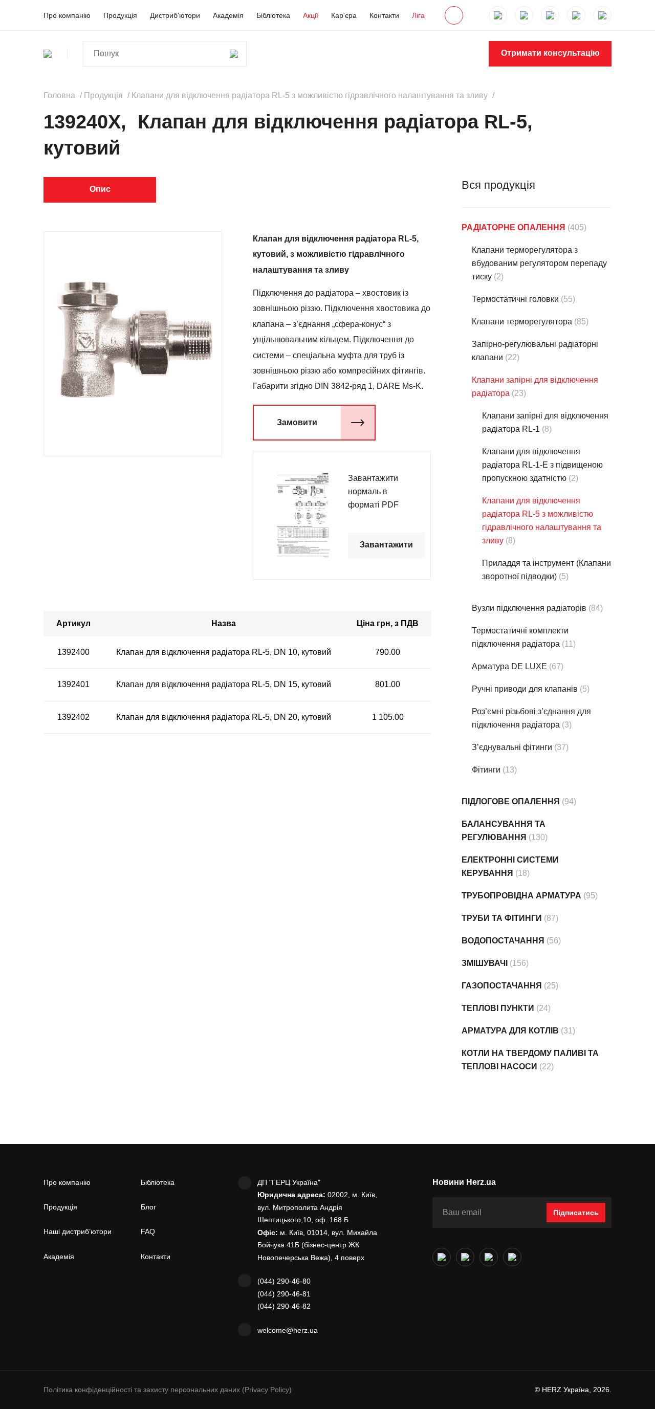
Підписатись (576, 1212)
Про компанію (67, 15)
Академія (228, 15)
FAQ (148, 1231)
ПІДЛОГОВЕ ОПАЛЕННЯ (511, 801)
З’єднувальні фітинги (512, 747)
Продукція (120, 15)
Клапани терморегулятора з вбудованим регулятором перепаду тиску (539, 263)
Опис (100, 189)
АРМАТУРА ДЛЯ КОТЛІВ (510, 1030)
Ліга (418, 15)
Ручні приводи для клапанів (525, 689)
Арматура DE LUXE (509, 666)
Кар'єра (344, 15)
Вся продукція (498, 185)
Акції (310, 15)
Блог (148, 1207)
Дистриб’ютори (175, 15)
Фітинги (486, 769)
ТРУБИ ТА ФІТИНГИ (502, 918)
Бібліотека (273, 15)
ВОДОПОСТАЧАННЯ (503, 940)
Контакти (384, 15)
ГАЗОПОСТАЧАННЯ (502, 985)
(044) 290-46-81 (284, 1294)
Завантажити (386, 544)
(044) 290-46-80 (284, 1281)
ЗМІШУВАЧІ (485, 963)
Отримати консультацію (550, 53)
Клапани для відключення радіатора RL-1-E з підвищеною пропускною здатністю (542, 464)
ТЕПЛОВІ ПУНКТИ (498, 1008)
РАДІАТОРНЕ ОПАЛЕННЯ (513, 227)
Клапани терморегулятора (522, 321)
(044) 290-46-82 (284, 1306)
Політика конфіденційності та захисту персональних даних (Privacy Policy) (167, 1389)
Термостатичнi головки (515, 299)
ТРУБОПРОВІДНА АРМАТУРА (521, 895)
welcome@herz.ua (287, 1330)
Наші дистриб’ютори (77, 1231)
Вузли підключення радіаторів (529, 608)
